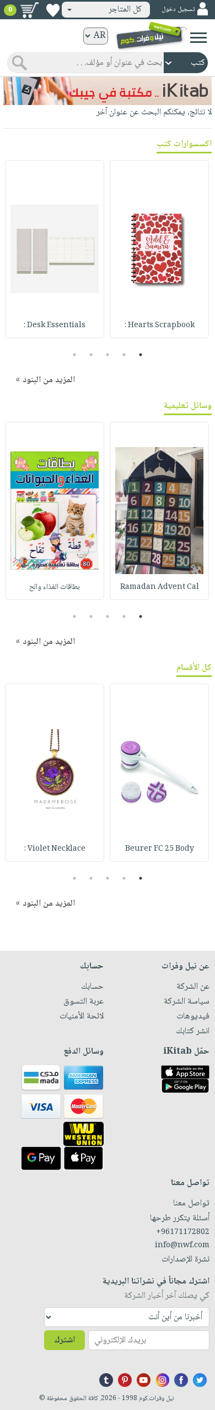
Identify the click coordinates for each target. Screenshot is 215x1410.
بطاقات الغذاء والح (54, 587)
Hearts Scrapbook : (160, 325)
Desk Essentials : (54, 325)
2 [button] (124, 354)
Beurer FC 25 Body (159, 849)
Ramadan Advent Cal (159, 587)
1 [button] (140, 354)
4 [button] (91, 354)
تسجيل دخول (178, 9)
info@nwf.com (182, 1245)
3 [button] (107, 354)
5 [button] (74, 354)
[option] (159, 249)
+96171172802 (182, 1232)
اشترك (64, 1340)
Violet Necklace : (54, 849)
